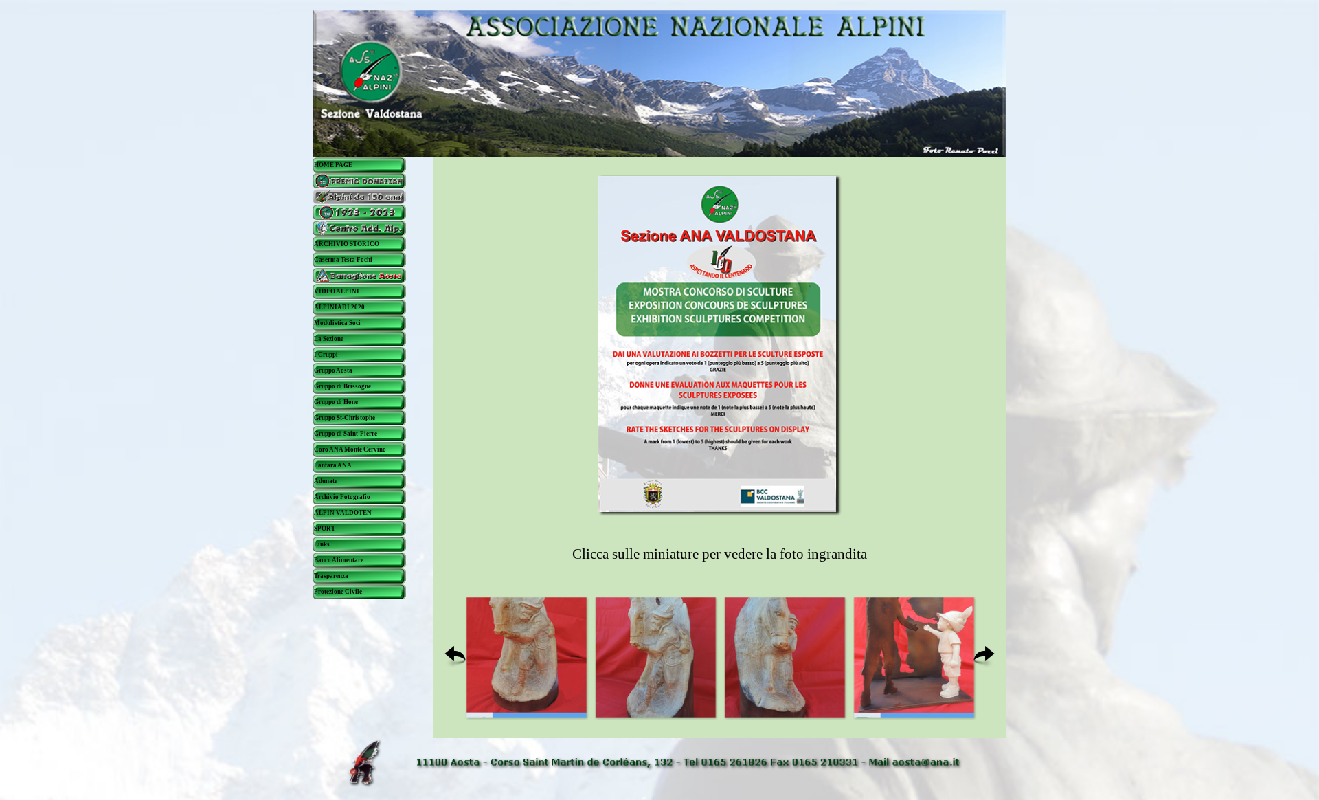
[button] (526, 657)
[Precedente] (455, 657)
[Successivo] (984, 657)
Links (322, 544)
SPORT (324, 528)
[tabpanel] (720, 555)
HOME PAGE (333, 165)
